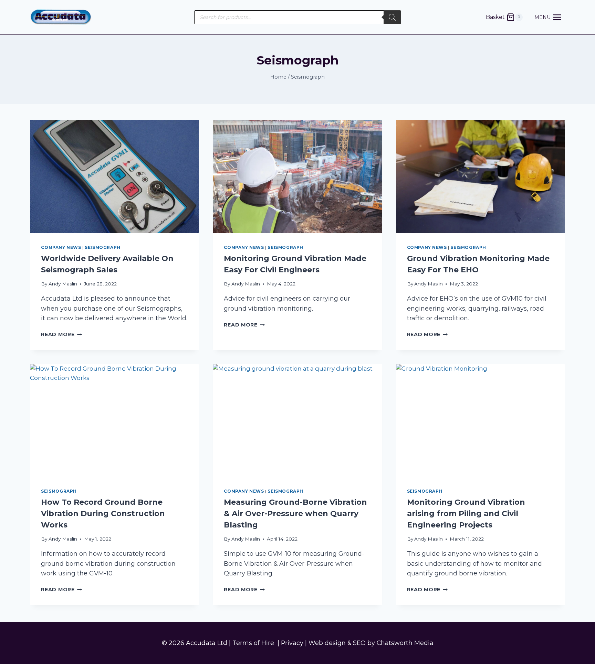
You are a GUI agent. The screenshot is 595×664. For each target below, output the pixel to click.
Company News (61, 247)
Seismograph (103, 247)
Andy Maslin (63, 283)
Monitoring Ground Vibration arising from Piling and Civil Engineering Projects (466, 513)
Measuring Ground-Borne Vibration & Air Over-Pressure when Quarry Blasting (295, 513)
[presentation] (114, 176)
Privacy (292, 642)
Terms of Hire (253, 642)
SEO (359, 642)
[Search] (392, 17)
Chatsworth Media (405, 642)
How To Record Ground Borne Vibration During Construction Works (103, 513)
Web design (327, 642)
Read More (61, 334)
